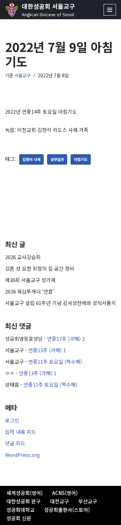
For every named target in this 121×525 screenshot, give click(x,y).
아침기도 (80, 159)
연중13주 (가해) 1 (47, 350)
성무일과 (57, 159)
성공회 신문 (18, 518)
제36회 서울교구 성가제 (30, 279)
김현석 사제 (31, 159)
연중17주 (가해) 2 (66, 338)
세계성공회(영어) (24, 492)
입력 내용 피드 (20, 431)
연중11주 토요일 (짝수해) (55, 361)
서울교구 (22, 75)
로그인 (12, 420)
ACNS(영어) (65, 492)
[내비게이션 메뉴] (110, 10)
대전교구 (59, 501)
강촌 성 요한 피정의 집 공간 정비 (39, 268)
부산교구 (87, 501)
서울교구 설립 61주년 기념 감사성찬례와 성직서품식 (60, 302)
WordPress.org (22, 454)
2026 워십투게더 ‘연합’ (29, 291)
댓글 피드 (15, 443)
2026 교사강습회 (23, 256)
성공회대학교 (20, 509)
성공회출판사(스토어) (67, 509)
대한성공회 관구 (23, 501)
